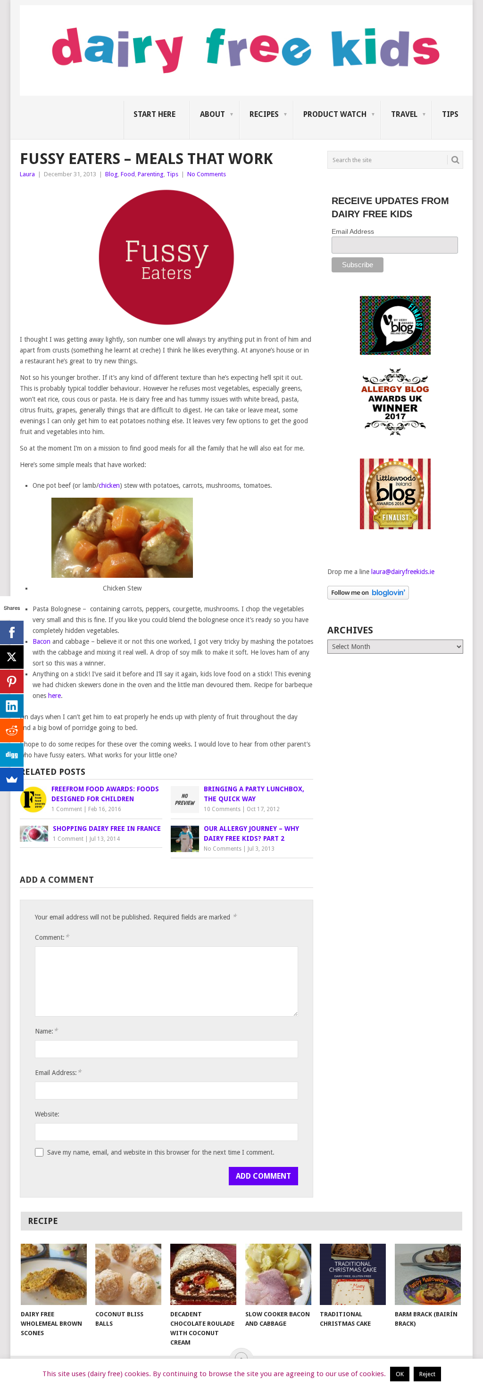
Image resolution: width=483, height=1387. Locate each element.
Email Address (353, 231)
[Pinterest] (12, 681)
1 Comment (66, 809)
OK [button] (400, 1374)
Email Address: (58, 1072)
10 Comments (222, 809)
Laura (27, 174)
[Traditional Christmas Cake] (353, 1274)
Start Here (154, 114)
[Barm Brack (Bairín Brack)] (428, 1274)
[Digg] (12, 755)
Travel (404, 114)
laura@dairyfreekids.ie (402, 571)
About (212, 114)
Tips (450, 114)
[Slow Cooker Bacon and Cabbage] (278, 1274)
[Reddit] (12, 730)
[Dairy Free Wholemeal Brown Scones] (54, 1274)
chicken (109, 485)
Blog (111, 174)
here (54, 695)
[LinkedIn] (12, 706)
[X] (12, 657)
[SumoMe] (12, 779)
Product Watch (334, 114)
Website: (47, 1114)
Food (128, 174)
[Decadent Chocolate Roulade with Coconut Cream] (203, 1274)
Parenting (151, 174)
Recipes (264, 114)
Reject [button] (427, 1374)
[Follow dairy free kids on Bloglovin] (368, 597)
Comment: (52, 937)
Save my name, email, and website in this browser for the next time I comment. (161, 1152)
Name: (46, 1030)
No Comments (206, 174)
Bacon (41, 641)
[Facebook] (12, 632)
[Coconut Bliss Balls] (128, 1274)
